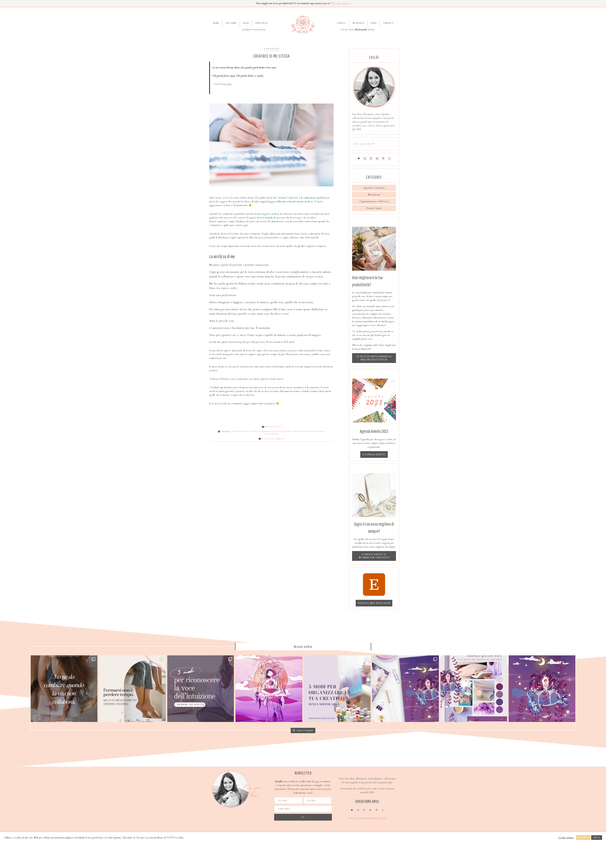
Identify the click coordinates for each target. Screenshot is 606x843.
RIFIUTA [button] (596, 837)
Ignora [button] (346, 3)
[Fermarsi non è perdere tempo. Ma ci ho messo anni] (132, 688)
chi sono (278, 431)
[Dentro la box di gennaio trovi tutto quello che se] (405, 688)
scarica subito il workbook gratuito (374, 556)
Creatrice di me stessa (271, 56)
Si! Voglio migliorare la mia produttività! (374, 358)
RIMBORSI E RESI (376, 818)
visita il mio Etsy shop (374, 603)
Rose (303, 24)
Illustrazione (374, 194)
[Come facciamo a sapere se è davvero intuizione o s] (200, 688)
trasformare (271, 434)
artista (254, 431)
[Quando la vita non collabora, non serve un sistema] (64, 688)
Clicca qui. (336, 3)
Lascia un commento (274, 439)
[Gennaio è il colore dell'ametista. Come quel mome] (542, 688)
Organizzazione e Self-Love (374, 201)
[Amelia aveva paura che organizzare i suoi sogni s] (337, 688)
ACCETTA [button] (583, 837)
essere (321, 431)
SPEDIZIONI (355, 818)
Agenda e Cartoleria (374, 187)
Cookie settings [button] (566, 837)
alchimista (237, 431)
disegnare (310, 431)
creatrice (298, 431)
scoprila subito (374, 454)
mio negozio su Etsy (268, 213)
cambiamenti (309, 197)
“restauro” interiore (288, 197)
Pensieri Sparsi (273, 427)
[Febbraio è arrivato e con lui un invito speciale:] (268, 688)
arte (246, 431)
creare (288, 431)
